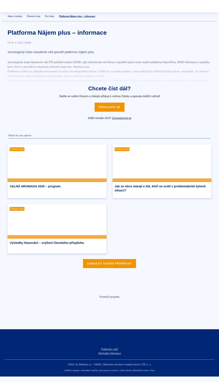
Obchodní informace (109, 353)
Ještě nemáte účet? (109, 118)
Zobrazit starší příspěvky (109, 263)
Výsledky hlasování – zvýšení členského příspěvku (47, 243)
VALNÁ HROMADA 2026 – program (35, 186)
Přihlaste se (109, 107)
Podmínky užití (109, 349)
